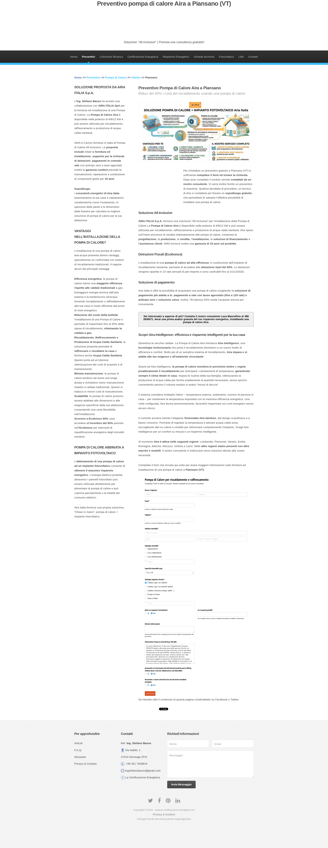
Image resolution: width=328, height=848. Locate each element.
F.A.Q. (78, 750)
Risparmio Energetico (176, 56)
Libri (241, 56)
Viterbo (136, 77)
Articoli (78, 743)
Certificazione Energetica (142, 56)
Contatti (253, 56)
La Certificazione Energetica (142, 777)
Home (74, 56)
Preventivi (88, 56)
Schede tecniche (204, 56)
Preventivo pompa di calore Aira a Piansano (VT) (164, 3)
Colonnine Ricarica (111, 56)
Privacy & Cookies (85, 763)
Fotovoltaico (226, 56)
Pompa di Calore (116, 77)
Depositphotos (183, 819)
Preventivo (93, 77)
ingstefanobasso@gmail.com (143, 770)
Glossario (80, 756)
